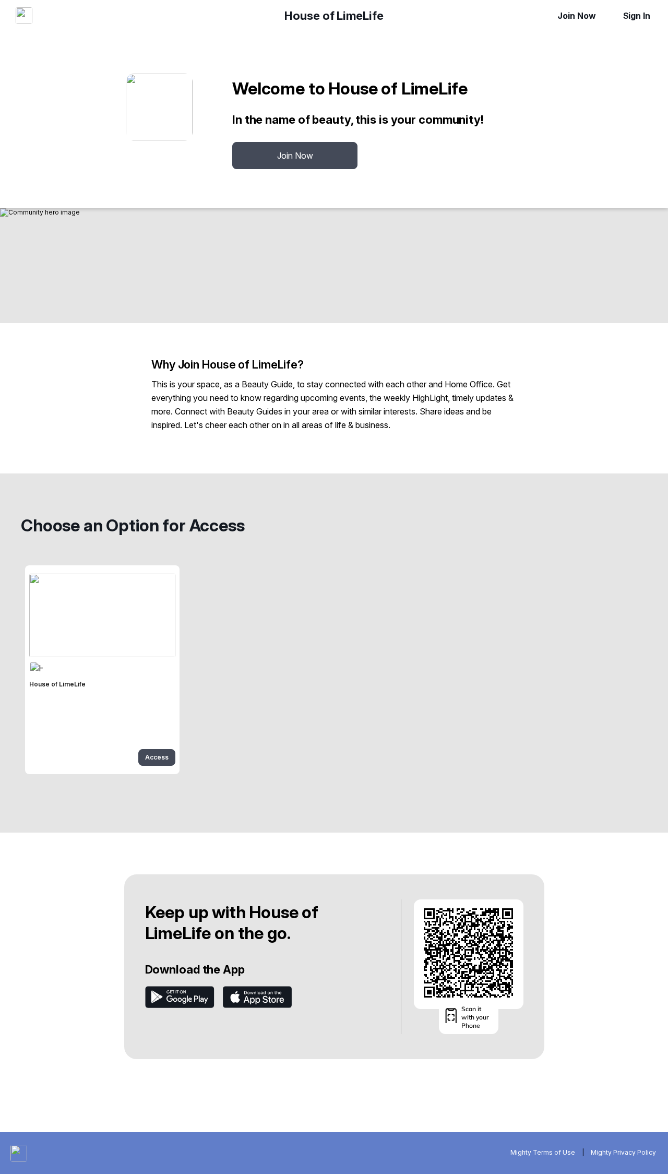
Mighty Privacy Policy (623, 1152)
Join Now (576, 15)
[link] (102, 670)
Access (157, 757)
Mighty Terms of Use (542, 1152)
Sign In (636, 15)
